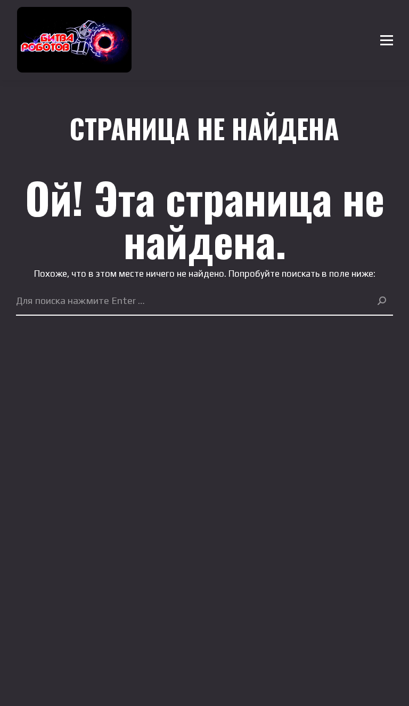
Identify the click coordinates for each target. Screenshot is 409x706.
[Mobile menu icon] (386, 40)
